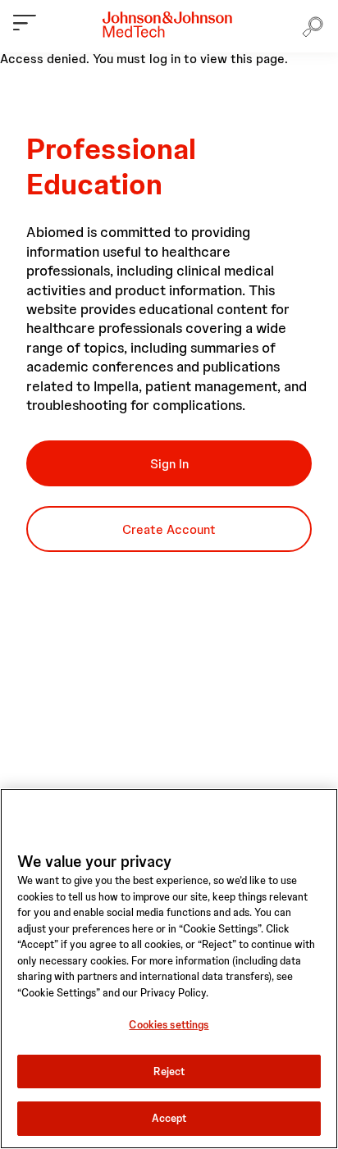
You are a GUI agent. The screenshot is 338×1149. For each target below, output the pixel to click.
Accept (169, 1118)
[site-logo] (167, 24)
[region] (169, 968)
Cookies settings (168, 1025)
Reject (169, 1071)
